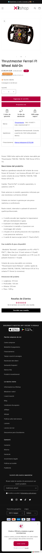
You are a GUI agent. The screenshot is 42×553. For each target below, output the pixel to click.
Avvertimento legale (11, 459)
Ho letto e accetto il (22, 493)
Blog (5, 400)
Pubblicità (7, 468)
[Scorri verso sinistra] (16, 57)
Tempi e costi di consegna (13, 356)
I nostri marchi (9, 396)
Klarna (17, 142)
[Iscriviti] (35, 488)
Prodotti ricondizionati (12, 374)
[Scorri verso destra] (25, 57)
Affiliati (6, 410)
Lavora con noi (9, 428)
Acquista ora (21, 105)
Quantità (4, 87)
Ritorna (6, 449)
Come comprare (9, 342)
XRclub (6, 414)
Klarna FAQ (8, 370)
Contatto (7, 445)
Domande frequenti (10, 365)
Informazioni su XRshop (12, 387)
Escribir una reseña (21, 310)
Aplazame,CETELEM (26, 142)
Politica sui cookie (10, 463)
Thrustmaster (19, 122)
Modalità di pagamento (12, 347)
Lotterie (6, 423)
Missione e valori (9, 391)
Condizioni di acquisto (11, 405)
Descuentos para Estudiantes (14, 432)
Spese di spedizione (7, 75)
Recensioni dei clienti (11, 361)
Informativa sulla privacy (28, 493)
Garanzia (7, 454)
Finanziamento (9, 351)
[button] (2, 8)
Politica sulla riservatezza (13, 419)
